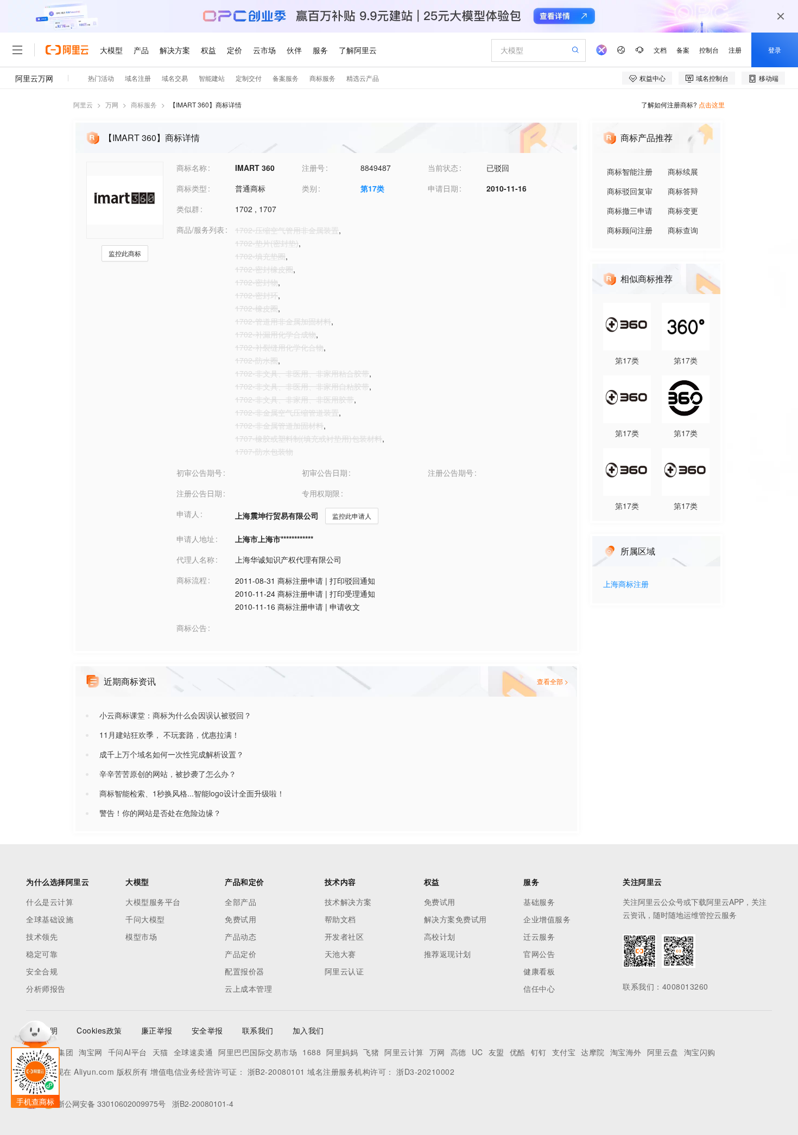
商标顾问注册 (630, 230)
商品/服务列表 (200, 229)
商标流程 (191, 580)
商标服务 (144, 104)
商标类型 (191, 188)
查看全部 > (552, 681)
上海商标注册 (626, 585)
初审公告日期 (324, 472)
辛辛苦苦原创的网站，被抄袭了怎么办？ (167, 773)
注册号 (313, 167)
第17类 (372, 188)
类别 (309, 188)
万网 (111, 104)
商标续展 (683, 171)
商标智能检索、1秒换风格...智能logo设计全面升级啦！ (191, 793)
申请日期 (443, 188)
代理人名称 (195, 559)
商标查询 (683, 230)
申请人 (187, 513)
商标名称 (191, 167)
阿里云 (83, 104)
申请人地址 (195, 538)
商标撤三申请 (630, 210)
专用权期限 (321, 493)
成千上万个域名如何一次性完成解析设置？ (171, 754)
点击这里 (712, 104)
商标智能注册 (630, 171)
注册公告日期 (199, 493)
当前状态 (443, 167)
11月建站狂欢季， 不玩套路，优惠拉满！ (169, 734)
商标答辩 (683, 191)
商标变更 (683, 210)
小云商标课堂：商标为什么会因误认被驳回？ (175, 715)
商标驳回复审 (630, 191)
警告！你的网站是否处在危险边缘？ (160, 812)
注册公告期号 (450, 472)
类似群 (187, 208)
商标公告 (191, 627)
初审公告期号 (199, 472)
